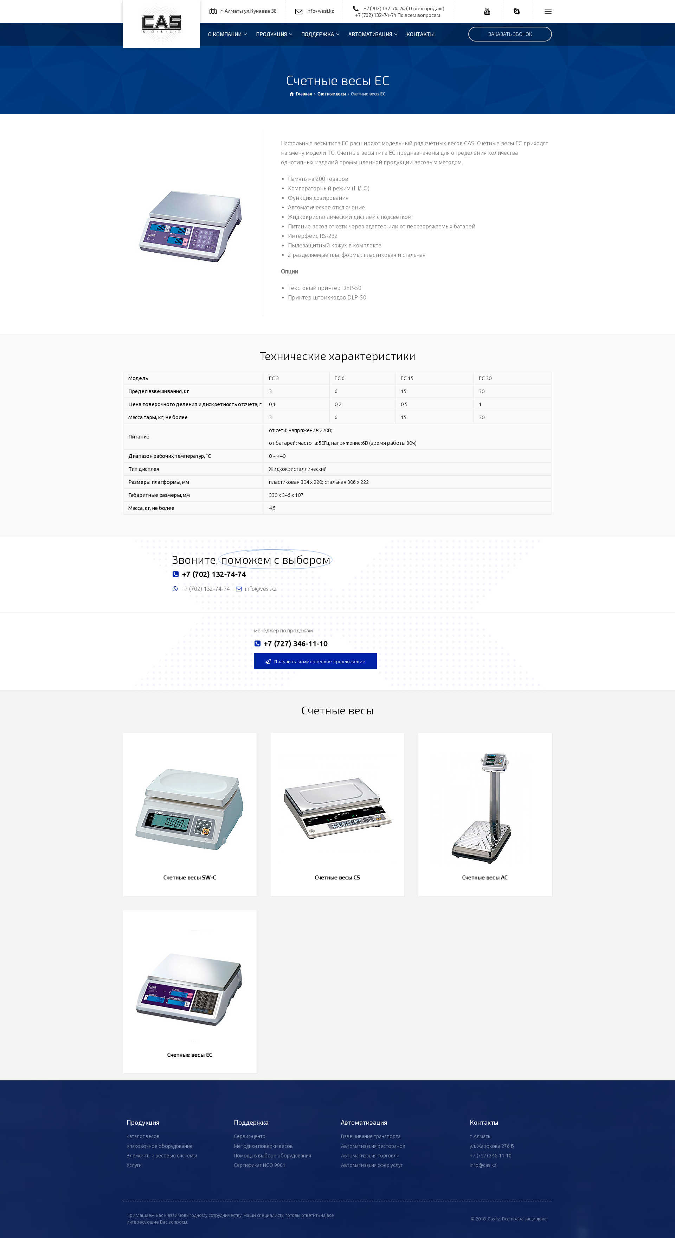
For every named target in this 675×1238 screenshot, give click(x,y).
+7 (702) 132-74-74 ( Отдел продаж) (404, 8)
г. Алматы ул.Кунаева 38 (248, 11)
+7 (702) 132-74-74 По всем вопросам (397, 15)
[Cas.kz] (161, 24)
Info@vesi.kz (320, 11)
